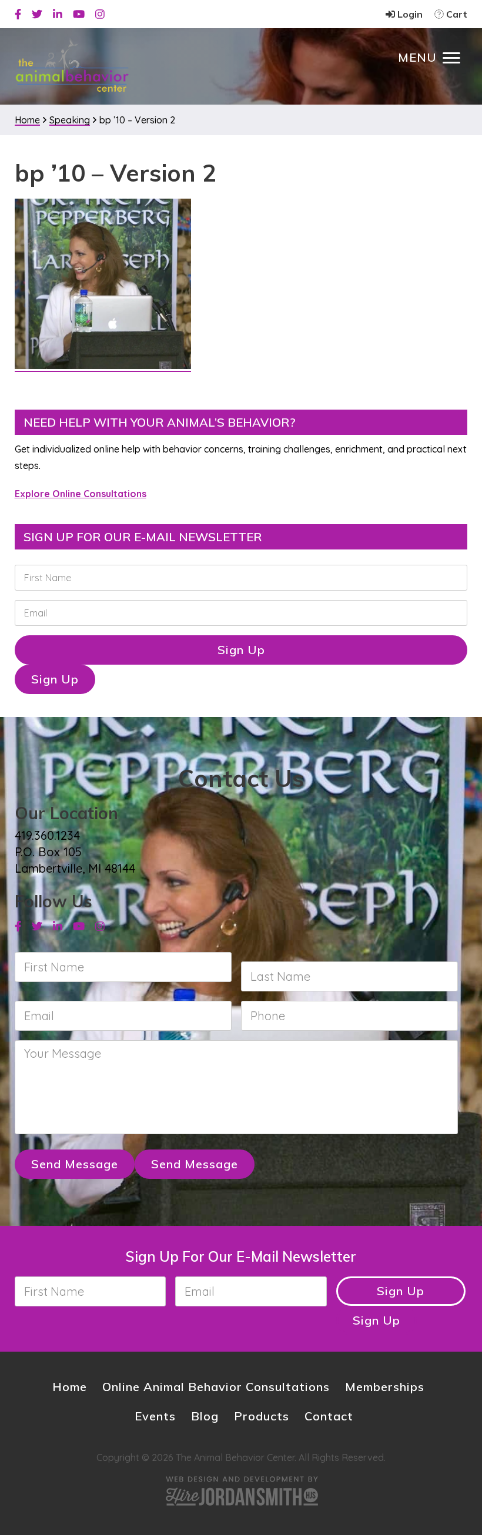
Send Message (74, 1164)
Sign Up (241, 649)
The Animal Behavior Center (72, 66)
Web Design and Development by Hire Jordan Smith (241, 1491)
